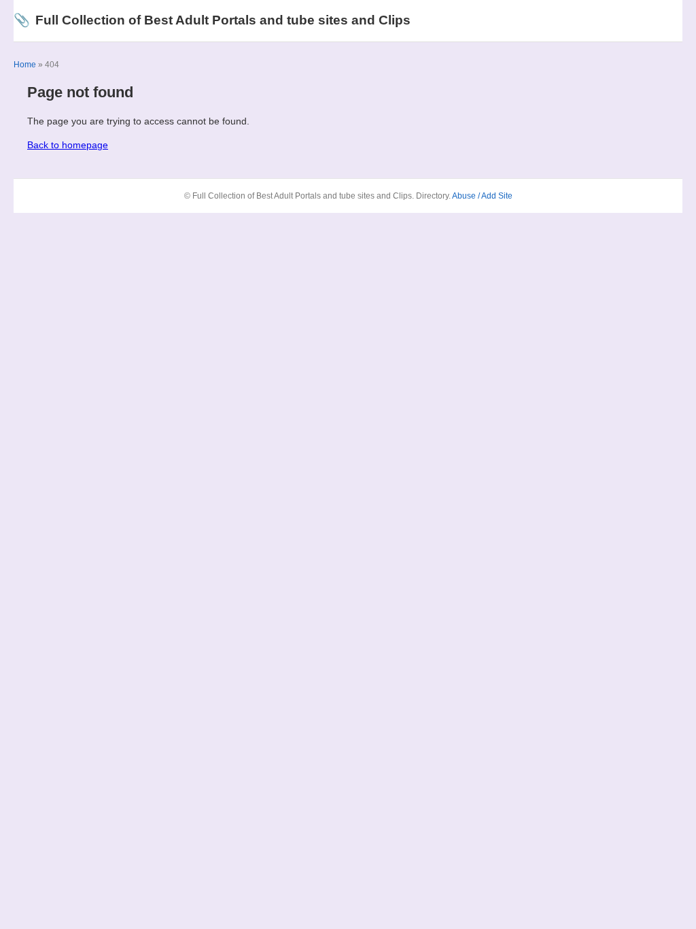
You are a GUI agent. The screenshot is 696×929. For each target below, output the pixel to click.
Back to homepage (67, 144)
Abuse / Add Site (482, 196)
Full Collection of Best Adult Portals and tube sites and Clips (212, 20)
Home (25, 64)
